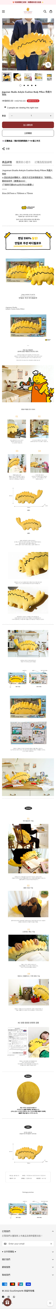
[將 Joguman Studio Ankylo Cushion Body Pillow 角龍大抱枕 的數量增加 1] (51, 116)
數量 (4, 116)
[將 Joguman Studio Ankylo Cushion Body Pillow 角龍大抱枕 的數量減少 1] (12, 116)
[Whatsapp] (14, 1297)
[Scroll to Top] (51, 1294)
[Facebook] (3, 1297)
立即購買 (28, 133)
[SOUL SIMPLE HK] (28, 11)
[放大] (48, 65)
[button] (51, 11)
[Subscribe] (51, 1244)
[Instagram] (8, 1297)
